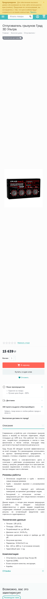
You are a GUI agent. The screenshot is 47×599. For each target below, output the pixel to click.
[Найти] (30, 16)
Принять (33, 12)
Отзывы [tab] (7, 571)
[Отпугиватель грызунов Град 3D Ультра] (23, 188)
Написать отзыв (24, 343)
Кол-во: (6, 358)
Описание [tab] (8, 425)
